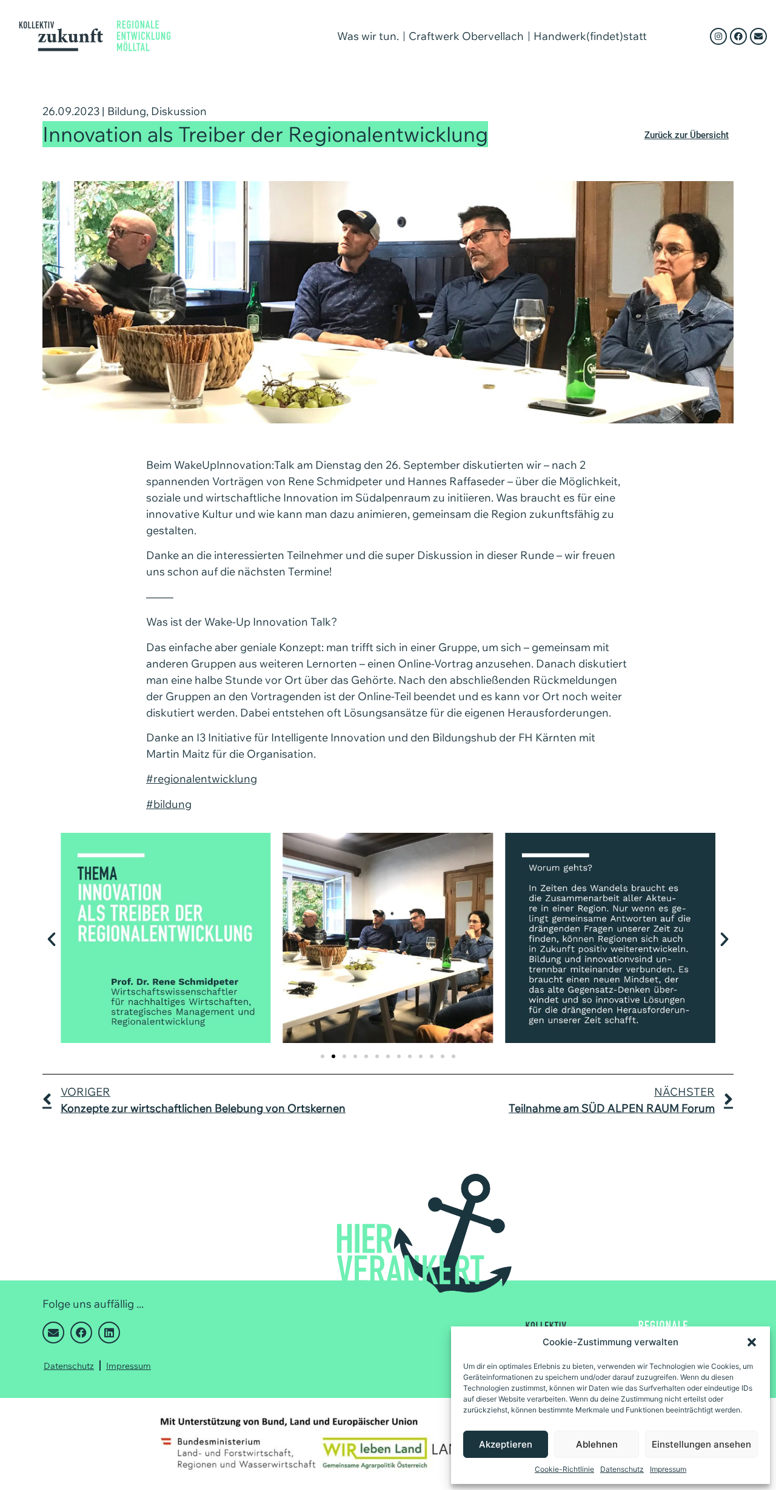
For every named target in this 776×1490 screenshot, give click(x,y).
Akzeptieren (505, 1444)
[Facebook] (738, 36)
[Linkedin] (109, 1332)
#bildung (169, 804)
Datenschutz (622, 1469)
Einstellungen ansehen (701, 1444)
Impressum (668, 1469)
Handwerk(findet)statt (590, 36)
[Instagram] (718, 36)
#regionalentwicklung (201, 779)
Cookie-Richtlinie (564, 1469)
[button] (752, 1342)
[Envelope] (758, 36)
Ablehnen (597, 1444)
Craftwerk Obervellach (466, 36)
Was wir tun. (368, 36)
